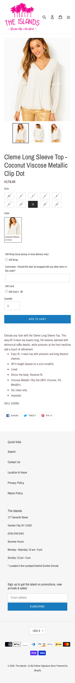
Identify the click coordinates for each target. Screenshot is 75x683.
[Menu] (68, 17)
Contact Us (14, 462)
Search (12, 451)
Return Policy (15, 493)
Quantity (8, 298)
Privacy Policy (16, 483)
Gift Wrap (13, 259)
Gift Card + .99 (16, 291)
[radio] (9, 196)
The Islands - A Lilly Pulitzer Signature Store (36, 665)
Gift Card (9, 286)
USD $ (36, 631)
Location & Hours (17, 472)
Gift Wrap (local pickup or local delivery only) (27, 254)
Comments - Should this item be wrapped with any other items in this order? (36, 268)
